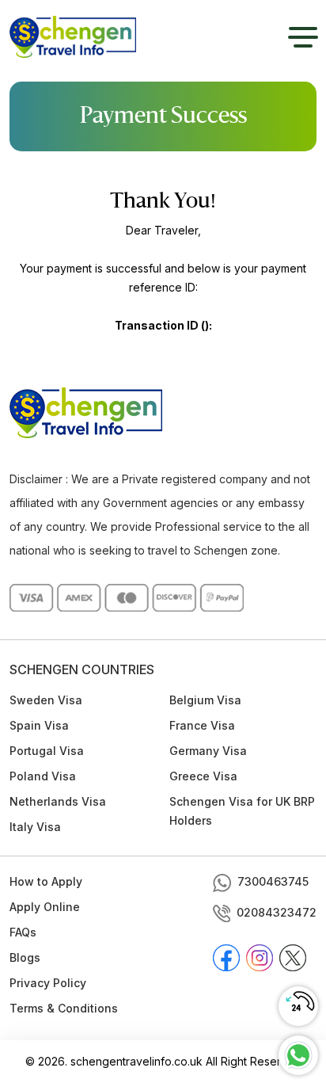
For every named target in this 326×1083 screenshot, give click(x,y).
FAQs (22, 932)
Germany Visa (208, 750)
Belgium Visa (205, 700)
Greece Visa (203, 776)
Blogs (24, 957)
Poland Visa (42, 776)
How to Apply (45, 881)
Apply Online (44, 906)
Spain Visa (39, 725)
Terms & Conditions (63, 1008)
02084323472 (277, 912)
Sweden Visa (45, 700)
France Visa (202, 725)
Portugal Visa (46, 750)
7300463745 (273, 881)
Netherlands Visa (57, 801)
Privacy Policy (47, 983)
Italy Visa (35, 826)
